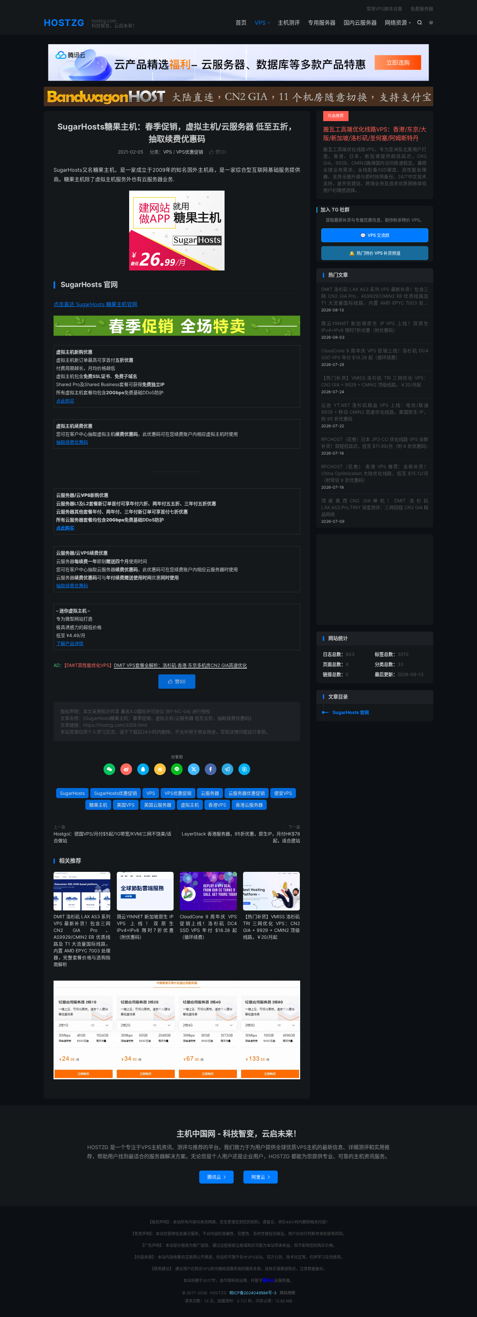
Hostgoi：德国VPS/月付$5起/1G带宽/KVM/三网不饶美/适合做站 (112, 837)
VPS (260, 22)
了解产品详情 (69, 643)
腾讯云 (216, 1177)
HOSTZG (64, 23)
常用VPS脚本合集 (384, 8)
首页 (241, 22)
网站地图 (287, 1292)
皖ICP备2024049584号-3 (252, 1292)
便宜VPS (283, 793)
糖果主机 (98, 805)
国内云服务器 (360, 22)
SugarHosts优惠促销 (115, 793)
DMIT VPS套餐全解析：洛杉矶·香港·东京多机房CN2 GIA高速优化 (180, 665)
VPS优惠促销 (189, 152)
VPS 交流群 (374, 235)
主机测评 (289, 22)
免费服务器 (421, 8)
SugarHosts (72, 793)
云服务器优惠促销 (246, 793)
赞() (217, 152)
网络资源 (396, 22)
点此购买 (65, 401)
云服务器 (210, 793)
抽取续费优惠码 (72, 442)
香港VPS (217, 805)
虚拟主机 (190, 805)
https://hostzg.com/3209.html (115, 725)
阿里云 (260, 1177)
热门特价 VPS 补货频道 (374, 253)
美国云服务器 (157, 805)
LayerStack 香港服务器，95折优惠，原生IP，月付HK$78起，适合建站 (241, 837)
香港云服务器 (249, 805)
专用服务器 (322, 22)
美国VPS (126, 805)
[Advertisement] (374, 579)
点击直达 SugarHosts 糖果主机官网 (95, 304)
